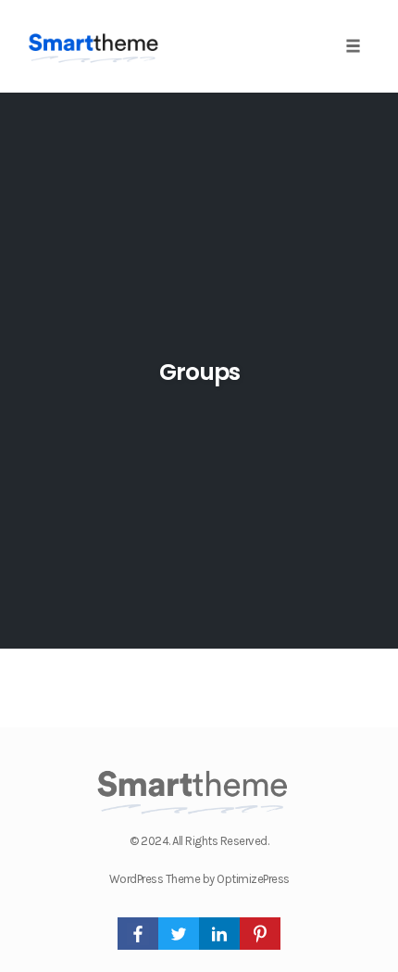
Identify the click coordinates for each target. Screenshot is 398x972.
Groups (199, 372)
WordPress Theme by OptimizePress (199, 879)
